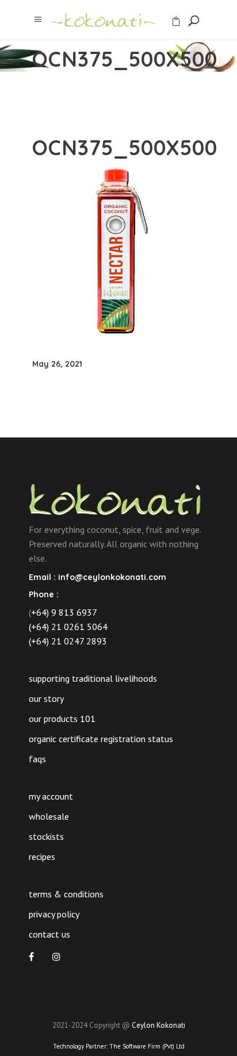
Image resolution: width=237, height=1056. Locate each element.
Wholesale (49, 816)
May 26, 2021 (57, 364)
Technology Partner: (119, 1046)
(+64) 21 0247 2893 (68, 641)
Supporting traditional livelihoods (93, 678)
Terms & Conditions (66, 894)
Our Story (46, 698)
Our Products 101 (62, 718)
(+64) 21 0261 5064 (68, 626)
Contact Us (49, 934)
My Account (51, 796)
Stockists (46, 836)
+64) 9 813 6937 (64, 612)
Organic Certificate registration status (101, 738)
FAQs (37, 759)
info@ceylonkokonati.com (112, 577)
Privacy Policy (54, 914)
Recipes (42, 856)
